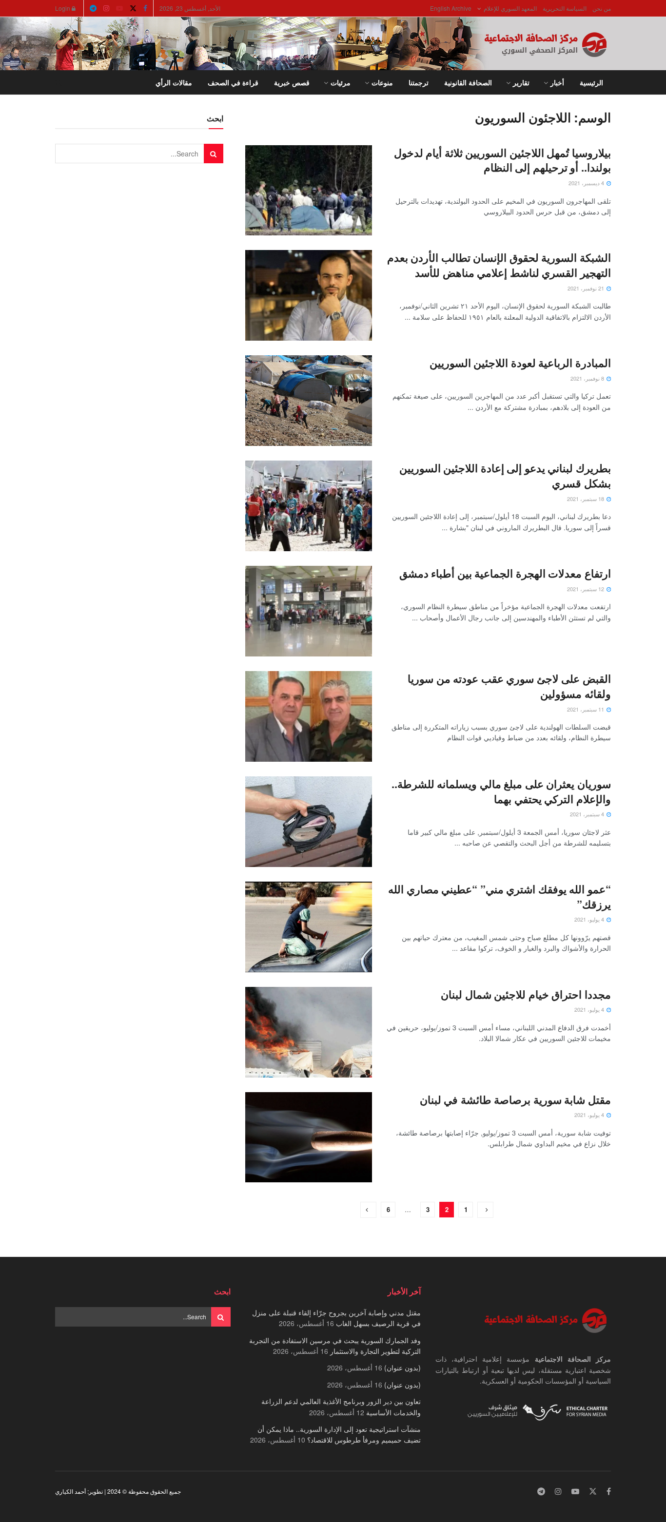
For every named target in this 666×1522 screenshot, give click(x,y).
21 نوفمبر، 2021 (587, 288)
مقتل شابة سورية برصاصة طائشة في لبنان (515, 1099)
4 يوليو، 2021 (590, 919)
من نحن (601, 8)
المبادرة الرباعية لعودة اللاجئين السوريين (520, 362)
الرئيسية (591, 82)
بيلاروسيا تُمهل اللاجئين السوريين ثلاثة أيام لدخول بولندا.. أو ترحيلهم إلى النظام (502, 160)
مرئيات (341, 82)
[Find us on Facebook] (145, 8)
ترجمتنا (419, 82)
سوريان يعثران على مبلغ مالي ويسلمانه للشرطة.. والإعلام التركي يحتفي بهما (501, 791)
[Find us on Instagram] (106, 8)
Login (63, 8)
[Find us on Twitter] (133, 8)
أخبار (557, 82)
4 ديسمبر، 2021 (587, 183)
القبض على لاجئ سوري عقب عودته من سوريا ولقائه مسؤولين (509, 686)
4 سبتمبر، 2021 (588, 814)
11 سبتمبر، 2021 (586, 709)
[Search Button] (58, 82)
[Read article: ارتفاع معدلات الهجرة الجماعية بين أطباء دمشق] (308, 611)
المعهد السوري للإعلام (510, 8)
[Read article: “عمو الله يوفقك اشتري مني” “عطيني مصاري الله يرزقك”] (308, 927)
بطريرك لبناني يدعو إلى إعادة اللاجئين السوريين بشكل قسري (505, 475)
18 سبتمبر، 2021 (586, 498)
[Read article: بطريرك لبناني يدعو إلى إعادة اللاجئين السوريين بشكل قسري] (308, 506)
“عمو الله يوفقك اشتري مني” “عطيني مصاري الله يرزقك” (499, 896)
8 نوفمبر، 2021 (588, 378)
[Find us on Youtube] (119, 8)
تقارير (521, 82)
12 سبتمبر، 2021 (586, 589)
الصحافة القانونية (468, 82)
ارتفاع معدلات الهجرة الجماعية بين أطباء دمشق (505, 573)
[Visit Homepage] (547, 44)
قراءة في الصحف (233, 82)
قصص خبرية (292, 82)
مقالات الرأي (174, 82)
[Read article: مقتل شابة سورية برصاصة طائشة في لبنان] (308, 1137)
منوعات (382, 82)
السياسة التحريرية (565, 8)
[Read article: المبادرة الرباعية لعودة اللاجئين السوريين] (308, 400)
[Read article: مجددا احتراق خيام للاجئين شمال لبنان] (308, 1032)
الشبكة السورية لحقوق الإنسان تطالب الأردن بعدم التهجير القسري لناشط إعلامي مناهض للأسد (499, 265)
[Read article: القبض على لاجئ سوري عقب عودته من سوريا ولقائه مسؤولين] (308, 716)
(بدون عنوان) (402, 1367)
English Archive (450, 8)
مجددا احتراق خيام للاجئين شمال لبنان (526, 994)
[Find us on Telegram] (93, 8)
